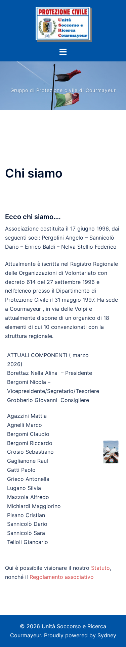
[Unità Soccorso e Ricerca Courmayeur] (63, 22)
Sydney (106, 635)
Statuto (100, 567)
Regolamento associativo (62, 577)
